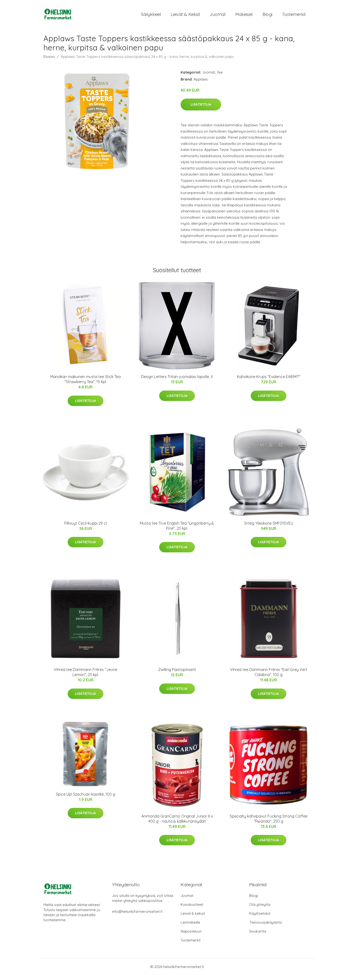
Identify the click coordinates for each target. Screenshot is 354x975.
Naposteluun (191, 931)
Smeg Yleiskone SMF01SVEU (268, 523)
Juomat (218, 14)
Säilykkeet (151, 14)
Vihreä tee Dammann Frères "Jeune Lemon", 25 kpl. (85, 672)
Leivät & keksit (185, 14)
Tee (220, 72)
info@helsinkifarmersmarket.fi (137, 911)
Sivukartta (257, 931)
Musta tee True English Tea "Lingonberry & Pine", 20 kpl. (177, 526)
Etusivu (49, 56)
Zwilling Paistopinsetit (177, 669)
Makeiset (244, 14)
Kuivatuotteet (192, 904)
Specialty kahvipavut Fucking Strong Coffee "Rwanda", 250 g (269, 819)
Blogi (267, 14)
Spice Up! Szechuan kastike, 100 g (85, 794)
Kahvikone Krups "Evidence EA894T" (268, 376)
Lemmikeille (190, 922)
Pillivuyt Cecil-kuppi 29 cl (85, 523)
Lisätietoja (200, 104)
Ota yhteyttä (259, 904)
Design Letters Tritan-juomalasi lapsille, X (177, 376)
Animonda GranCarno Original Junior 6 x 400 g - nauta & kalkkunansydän (177, 819)
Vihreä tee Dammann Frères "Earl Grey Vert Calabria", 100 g (268, 672)
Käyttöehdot (259, 913)
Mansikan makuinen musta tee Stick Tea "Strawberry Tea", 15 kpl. (85, 379)
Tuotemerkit (294, 14)
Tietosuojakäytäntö (265, 922)
